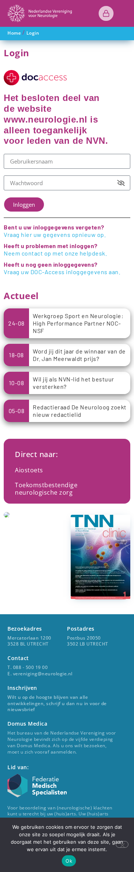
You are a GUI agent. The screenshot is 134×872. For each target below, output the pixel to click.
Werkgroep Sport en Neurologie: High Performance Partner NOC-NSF (78, 323)
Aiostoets (29, 470)
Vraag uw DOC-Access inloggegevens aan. (62, 271)
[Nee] (122, 844)
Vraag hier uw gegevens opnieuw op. (55, 234)
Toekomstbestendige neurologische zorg (46, 489)
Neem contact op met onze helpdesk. (55, 253)
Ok (69, 861)
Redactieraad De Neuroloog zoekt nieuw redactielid (80, 410)
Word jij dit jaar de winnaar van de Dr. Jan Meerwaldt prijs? (79, 355)
